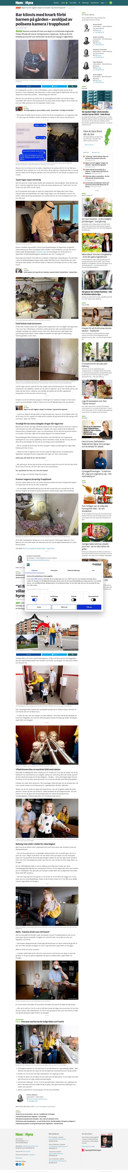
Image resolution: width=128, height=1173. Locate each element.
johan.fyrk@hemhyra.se (56, 1154)
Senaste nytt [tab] (96, 152)
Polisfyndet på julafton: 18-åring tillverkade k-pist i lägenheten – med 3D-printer (39, 1123)
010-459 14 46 (99, 70)
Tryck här (36, 1106)
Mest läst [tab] (86, 152)
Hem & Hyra (26, 1151)
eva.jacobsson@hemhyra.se (57, 1139)
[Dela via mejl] (72, 86)
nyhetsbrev (31, 1155)
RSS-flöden (19, 1158)
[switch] (54, 599)
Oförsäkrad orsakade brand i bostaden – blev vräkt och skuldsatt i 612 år (37, 1119)
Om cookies (109, 1171)
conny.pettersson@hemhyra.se (58, 1146)
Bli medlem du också (88, 1146)
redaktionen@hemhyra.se (30, 1146)
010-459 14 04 (99, 45)
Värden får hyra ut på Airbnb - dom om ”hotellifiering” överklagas (35, 1114)
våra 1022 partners (37, 579)
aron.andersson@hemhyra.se (57, 1161)
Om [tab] (93, 570)
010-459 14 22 (99, 82)
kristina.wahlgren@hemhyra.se (38, 1099)
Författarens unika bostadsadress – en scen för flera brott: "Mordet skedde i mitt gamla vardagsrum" (46, 1121)
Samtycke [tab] (35, 570)
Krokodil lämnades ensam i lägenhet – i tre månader (31, 1116)
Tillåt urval (64, 607)
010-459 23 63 (33, 1101)
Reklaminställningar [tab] (74, 570)
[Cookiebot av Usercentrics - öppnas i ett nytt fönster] (93, 564)
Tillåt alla (89, 607)
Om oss (103, 1171)
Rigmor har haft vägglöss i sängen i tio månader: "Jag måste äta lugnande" (46, 409)
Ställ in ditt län (89, 145)
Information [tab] (54, 570)
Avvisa (39, 607)
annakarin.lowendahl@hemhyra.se (39, 560)
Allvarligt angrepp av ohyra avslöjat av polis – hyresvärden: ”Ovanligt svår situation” (49, 110)
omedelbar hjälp (41, 252)
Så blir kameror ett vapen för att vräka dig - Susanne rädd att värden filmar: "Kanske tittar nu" (51, 272)
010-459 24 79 (99, 32)
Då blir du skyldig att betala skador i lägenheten (38, 548)
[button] (64, 3)
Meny (102, 3)
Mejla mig (98, 30)
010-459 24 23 (99, 57)
